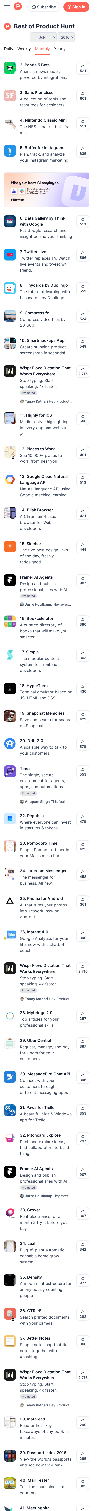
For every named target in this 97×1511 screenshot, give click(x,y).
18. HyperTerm (34, 685)
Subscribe (46, 6)
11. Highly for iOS (36, 415)
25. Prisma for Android (41, 898)
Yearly (60, 48)
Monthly (42, 48)
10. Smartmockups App (42, 340)
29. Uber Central (35, 1040)
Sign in (78, 6)
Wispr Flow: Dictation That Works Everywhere (45, 371)
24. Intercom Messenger (43, 870)
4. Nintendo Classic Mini (43, 120)
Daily (8, 48)
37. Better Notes (35, 1338)
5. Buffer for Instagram (41, 147)
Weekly (24, 48)
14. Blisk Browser (36, 509)
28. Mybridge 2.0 (36, 1012)
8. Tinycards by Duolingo (44, 285)
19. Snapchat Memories (42, 713)
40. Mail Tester (34, 1480)
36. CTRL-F (30, 1310)
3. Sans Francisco (37, 92)
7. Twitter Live (33, 251)
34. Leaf (28, 1243)
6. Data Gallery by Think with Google (42, 221)
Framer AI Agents (36, 577)
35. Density (31, 1277)
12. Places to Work (37, 448)
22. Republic (32, 815)
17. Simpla (29, 651)
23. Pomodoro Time (38, 843)
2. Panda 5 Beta (35, 64)
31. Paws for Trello (37, 1107)
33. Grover (30, 1209)
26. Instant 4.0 (34, 931)
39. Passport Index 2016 (43, 1452)
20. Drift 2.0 (31, 740)
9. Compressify (34, 312)
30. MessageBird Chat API (45, 1073)
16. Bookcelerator (36, 618)
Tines (25, 768)
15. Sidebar (30, 543)
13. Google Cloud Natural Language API (44, 479)
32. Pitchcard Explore (40, 1135)
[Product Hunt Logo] (18, 6)
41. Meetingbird (35, 1507)
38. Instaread (32, 1419)
